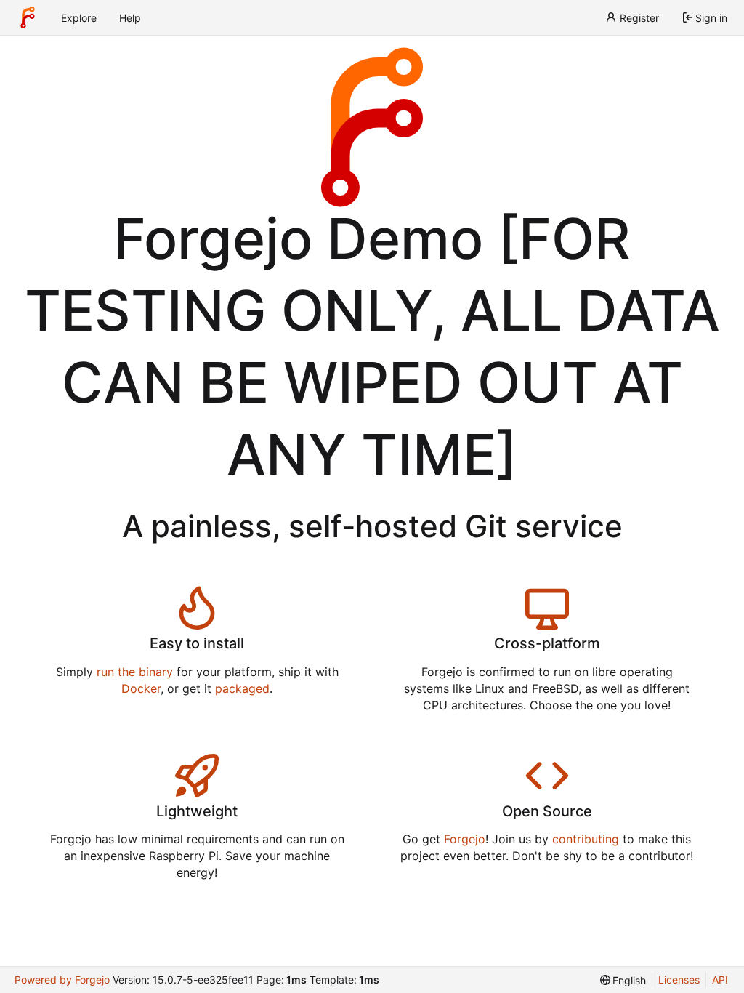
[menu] (623, 980)
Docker (141, 688)
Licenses (679, 979)
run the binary (135, 671)
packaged (242, 688)
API (720, 979)
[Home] (27, 17)
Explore (79, 18)
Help (130, 18)
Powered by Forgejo (62, 979)
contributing (585, 839)
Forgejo (464, 839)
